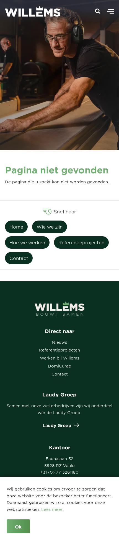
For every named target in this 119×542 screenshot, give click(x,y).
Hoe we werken (27, 242)
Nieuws (59, 342)
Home (16, 226)
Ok (18, 526)
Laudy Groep (57, 425)
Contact (18, 258)
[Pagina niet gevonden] (30, 11)
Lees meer (52, 509)
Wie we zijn (50, 226)
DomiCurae (59, 366)
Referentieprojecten (81, 242)
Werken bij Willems (59, 358)
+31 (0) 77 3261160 (59, 472)
